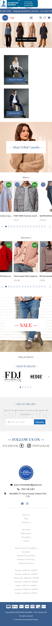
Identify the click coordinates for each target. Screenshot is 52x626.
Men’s (26, 173)
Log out (26, 536)
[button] (4, 41)
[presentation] (2, 222)
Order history (26, 529)
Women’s (26, 233)
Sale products (26, 352)
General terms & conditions (26, 544)
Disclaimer (26, 547)
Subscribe (39, 418)
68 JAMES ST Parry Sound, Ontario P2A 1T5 (28, 491)
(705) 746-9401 (28, 485)
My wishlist (26, 533)
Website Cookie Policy (26, 555)
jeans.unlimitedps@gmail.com (28, 480)
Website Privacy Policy (26, 551)
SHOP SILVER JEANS (35, 38)
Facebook (10, 441)
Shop (26, 514)
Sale (12, 17)
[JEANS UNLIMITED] (5, 17)
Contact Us (26, 518)
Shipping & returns (26, 559)
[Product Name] (26, 192)
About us (26, 510)
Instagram (40, 441)
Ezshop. (35, 615)
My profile (26, 525)
